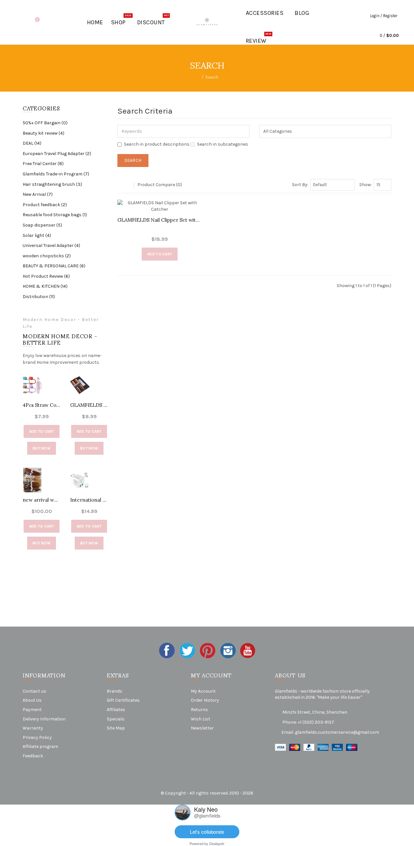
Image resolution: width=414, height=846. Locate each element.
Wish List (200, 719)
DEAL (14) (32, 143)
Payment (32, 709)
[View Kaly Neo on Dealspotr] (183, 811)
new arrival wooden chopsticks (41, 500)
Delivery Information (44, 719)
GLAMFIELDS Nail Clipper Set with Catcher (159, 220)
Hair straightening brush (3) (52, 184)
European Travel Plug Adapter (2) (57, 153)
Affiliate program (40, 746)
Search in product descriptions (157, 144)
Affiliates (116, 709)
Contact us (34, 691)
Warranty (33, 728)
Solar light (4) (37, 235)
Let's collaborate (207, 831)
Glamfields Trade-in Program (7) (56, 174)
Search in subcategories (222, 144)
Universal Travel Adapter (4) (51, 245)
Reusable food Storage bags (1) (55, 214)
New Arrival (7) (38, 194)
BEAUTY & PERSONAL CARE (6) (54, 266)
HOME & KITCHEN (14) (45, 286)
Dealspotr (216, 843)
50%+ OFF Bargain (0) (45, 123)
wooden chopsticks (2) (47, 256)
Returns (199, 709)
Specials (116, 719)
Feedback (33, 756)
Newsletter (202, 728)
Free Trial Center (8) (43, 163)
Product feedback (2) (45, 204)
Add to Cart (41, 431)
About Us (32, 700)
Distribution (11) (39, 296)
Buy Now (41, 448)
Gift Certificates (123, 700)
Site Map (116, 728)
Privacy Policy (37, 737)
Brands (114, 691)
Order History (205, 700)
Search (211, 77)
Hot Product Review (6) (46, 276)
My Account (203, 691)
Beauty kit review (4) (43, 133)
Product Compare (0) (159, 184)
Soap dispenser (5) (42, 225)
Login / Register (383, 15)
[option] (41, 467)
